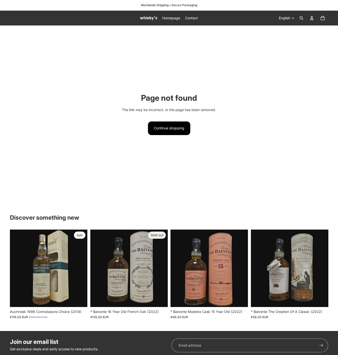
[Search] (301, 18)
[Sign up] (321, 345)
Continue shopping (169, 128)
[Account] (311, 18)
